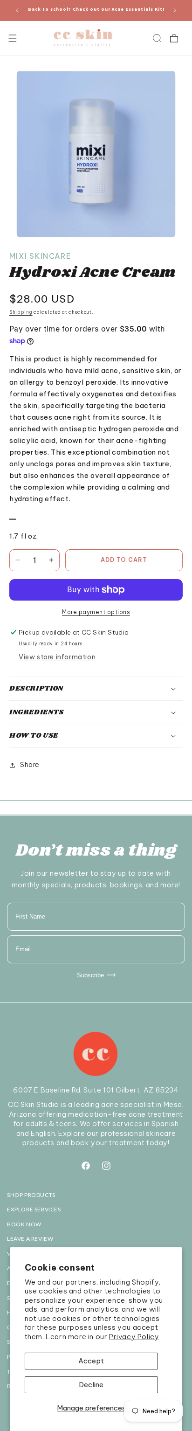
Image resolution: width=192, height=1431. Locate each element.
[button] (12, 38)
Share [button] (30, 764)
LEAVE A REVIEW (30, 1238)
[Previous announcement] (17, 10)
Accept (91, 1360)
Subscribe (90, 975)
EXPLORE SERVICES (34, 1209)
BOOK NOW (24, 1224)
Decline (91, 1384)
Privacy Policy (134, 1336)
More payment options (96, 611)
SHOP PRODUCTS (31, 1194)
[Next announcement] (175, 10)
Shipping (21, 312)
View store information (57, 657)
